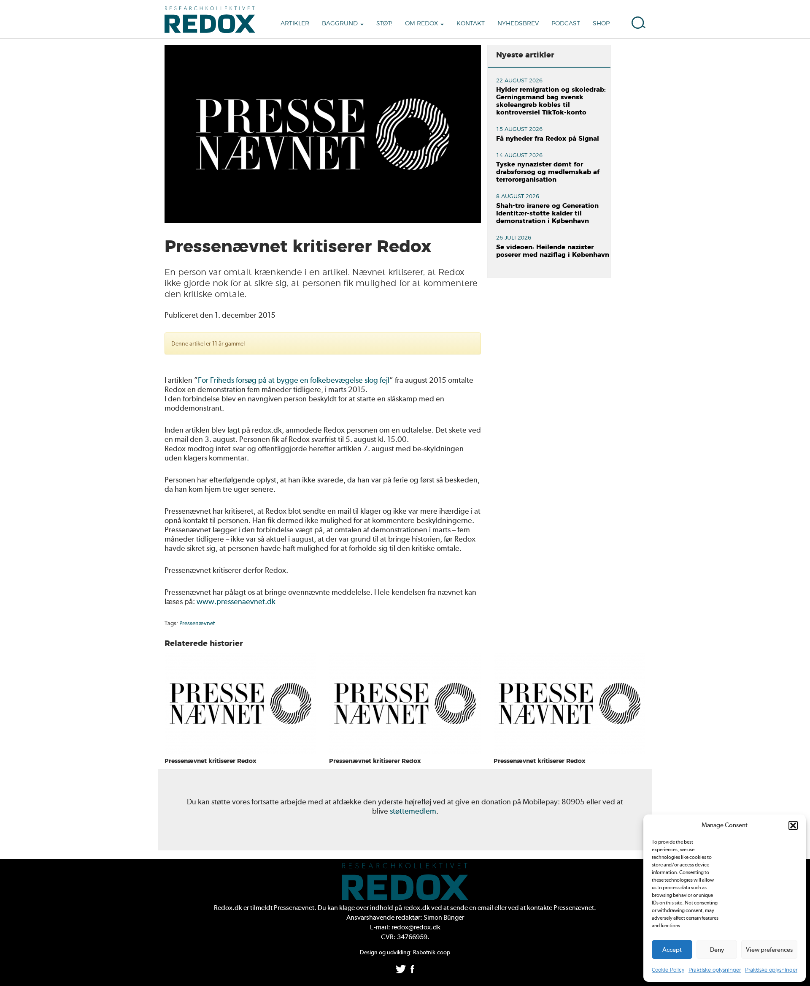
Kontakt (470, 24)
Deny (717, 949)
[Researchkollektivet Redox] (213, 19)
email (485, 908)
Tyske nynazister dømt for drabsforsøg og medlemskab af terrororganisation (547, 172)
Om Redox (422, 24)
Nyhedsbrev (518, 24)
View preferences (769, 949)
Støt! (384, 24)
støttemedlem (413, 810)
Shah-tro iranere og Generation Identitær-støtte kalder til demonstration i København (547, 213)
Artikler (295, 24)
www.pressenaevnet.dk (236, 601)
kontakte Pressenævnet (560, 908)
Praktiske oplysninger (714, 969)
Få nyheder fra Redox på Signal (547, 139)
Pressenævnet (197, 623)
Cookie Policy (668, 969)
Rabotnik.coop (431, 952)
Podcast (565, 24)
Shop (601, 24)
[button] (793, 825)
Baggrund (340, 24)
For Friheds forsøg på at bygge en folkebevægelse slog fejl (293, 380)
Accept (672, 949)
